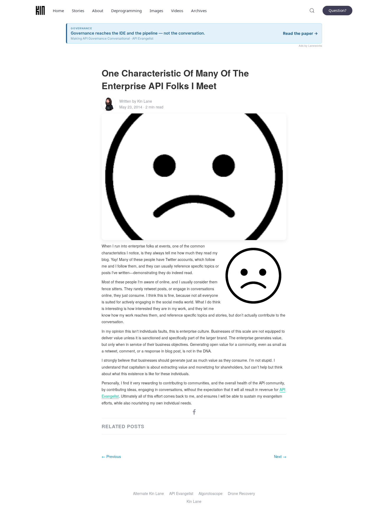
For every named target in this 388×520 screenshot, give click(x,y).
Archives (199, 10)
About (97, 10)
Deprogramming (126, 10)
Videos (177, 10)
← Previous (111, 456)
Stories (78, 10)
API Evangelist (181, 493)
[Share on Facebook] (194, 411)
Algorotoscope (210, 493)
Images (156, 10)
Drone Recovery (241, 493)
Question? (337, 10)
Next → (280, 456)
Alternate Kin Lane (148, 493)
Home (58, 10)
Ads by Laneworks (310, 45)
